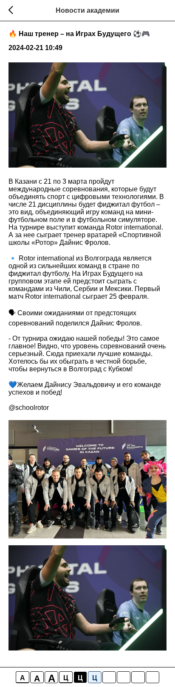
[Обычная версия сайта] (152, 677)
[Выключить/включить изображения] (109, 677)
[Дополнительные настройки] (138, 677)
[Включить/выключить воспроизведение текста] (123, 677)
